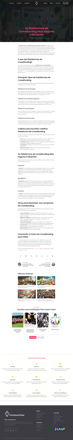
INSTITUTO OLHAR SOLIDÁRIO (42, 330)
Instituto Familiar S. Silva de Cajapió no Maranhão (18, 331)
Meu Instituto (57, 418)
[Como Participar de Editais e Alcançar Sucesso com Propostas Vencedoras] (46, 280)
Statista (24, 71)
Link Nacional (37, 248)
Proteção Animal (40, 424)
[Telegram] (47, 256)
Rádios (51, 3)
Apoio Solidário (57, 419)
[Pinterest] (31, 256)
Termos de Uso (22, 438)
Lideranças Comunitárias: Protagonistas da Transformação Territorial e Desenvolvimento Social (45, 300)
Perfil (55, 422)
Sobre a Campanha (40, 413)
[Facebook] (20, 256)
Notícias (45, 3)
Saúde (37, 429)
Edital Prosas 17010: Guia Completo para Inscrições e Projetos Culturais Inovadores (26, 287)
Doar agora (65, 3)
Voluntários (19, 3)
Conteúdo (39, 37)
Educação (38, 426)
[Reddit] (41, 256)
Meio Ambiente (39, 427)
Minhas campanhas (58, 416)
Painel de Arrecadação (59, 421)
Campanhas (11, 3)
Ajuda (55, 423)
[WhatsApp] (52, 256)
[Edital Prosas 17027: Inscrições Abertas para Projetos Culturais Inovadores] (27, 293)
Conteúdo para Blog (22, 250)
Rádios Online (57, 415)
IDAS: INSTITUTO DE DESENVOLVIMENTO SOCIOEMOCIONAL (30, 331)
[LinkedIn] (36, 256)
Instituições (26, 3)
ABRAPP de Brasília (55, 329)
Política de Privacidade (29, 438)
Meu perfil (58, 3)
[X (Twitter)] (26, 256)
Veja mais (38, 430)
